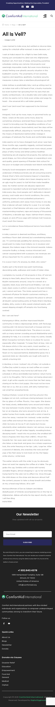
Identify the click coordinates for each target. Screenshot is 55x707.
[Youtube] (9, 623)
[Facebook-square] (22, 7)
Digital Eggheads (39, 700)
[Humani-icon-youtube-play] (27, 7)
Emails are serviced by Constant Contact (32, 562)
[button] (46, 16)
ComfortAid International (31, 697)
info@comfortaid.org (28, 585)
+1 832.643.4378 (27, 570)
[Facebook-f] (4, 623)
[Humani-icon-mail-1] (32, 7)
